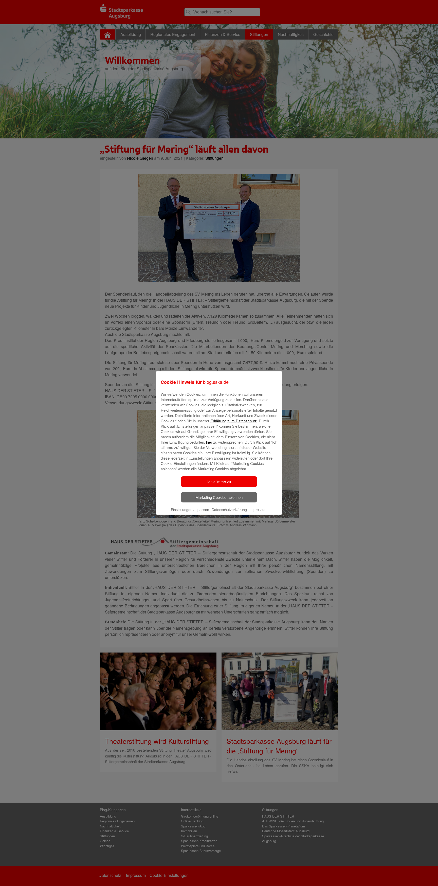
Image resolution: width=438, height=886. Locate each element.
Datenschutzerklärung (229, 509)
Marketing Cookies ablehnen (219, 497)
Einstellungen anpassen (190, 509)
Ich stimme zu (219, 481)
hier (209, 442)
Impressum (258, 509)
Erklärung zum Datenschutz (233, 420)
